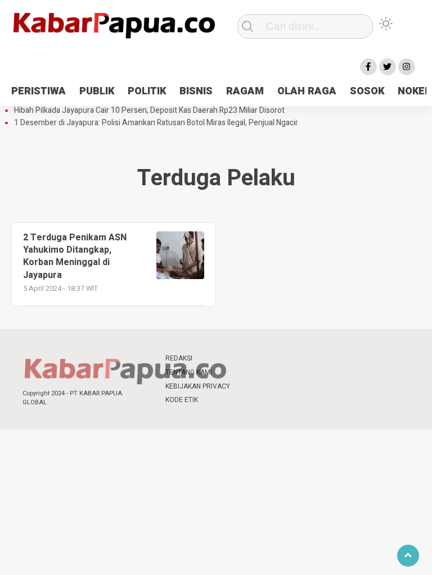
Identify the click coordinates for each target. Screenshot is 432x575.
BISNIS (196, 91)
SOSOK (367, 91)
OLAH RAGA (306, 91)
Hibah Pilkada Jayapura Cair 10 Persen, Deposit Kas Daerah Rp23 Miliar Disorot (149, 110)
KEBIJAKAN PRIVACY (197, 386)
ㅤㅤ (249, 359)
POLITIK (147, 91)
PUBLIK (96, 91)
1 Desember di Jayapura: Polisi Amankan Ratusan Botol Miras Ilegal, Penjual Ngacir (156, 123)
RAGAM (245, 91)
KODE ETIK (181, 400)
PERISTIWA (38, 91)
